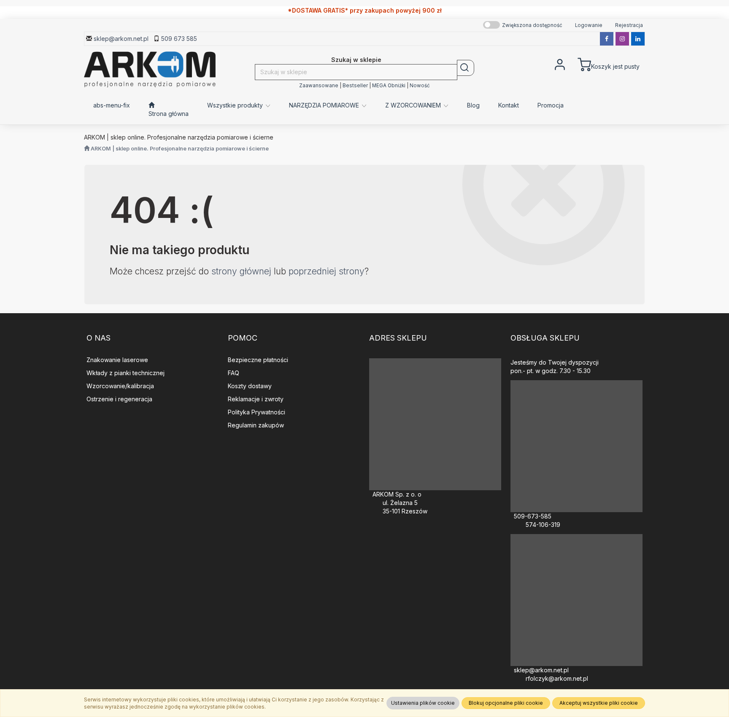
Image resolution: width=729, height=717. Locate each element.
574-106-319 (543, 524)
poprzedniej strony (326, 271)
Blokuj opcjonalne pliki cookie (506, 703)
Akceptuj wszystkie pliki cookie (598, 703)
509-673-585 (532, 516)
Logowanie (588, 25)
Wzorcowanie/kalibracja (120, 385)
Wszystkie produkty (236, 105)
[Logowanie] (560, 63)
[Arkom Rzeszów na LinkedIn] (638, 39)
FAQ (233, 372)
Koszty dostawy (250, 385)
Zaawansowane (318, 86)
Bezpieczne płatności (258, 359)
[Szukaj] (465, 68)
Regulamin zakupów (256, 425)
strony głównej (241, 271)
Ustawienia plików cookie (423, 703)
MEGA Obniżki (388, 86)
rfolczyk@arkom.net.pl (557, 678)
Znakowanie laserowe (117, 359)
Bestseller (355, 86)
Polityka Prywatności (256, 412)
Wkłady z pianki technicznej (125, 372)
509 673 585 (179, 38)
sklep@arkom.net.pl (121, 38)
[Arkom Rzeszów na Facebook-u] (606, 39)
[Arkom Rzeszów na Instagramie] (622, 39)
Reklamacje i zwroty (256, 399)
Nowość (420, 86)
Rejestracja (629, 25)
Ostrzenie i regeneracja (119, 399)
